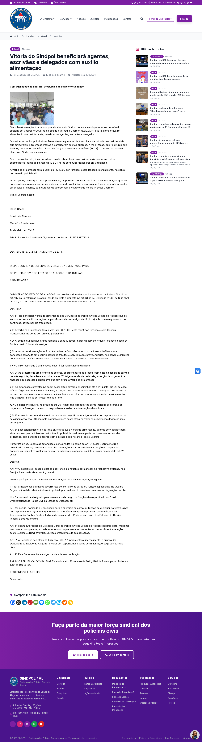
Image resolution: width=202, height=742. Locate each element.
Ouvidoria (42, 2)
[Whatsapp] (47, 602)
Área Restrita (59, 2)
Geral (44, 36)
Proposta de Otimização (124, 701)
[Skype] (59, 602)
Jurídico (95, 18)
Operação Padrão (149, 703)
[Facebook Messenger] (41, 602)
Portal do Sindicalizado (160, 19)
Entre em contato (119, 654)
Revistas (144, 693)
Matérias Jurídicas (93, 684)
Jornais (143, 698)
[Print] (64, 602)
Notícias (81, 18)
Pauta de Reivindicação (123, 692)
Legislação (89, 688)
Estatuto (60, 698)
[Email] (35, 602)
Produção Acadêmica (150, 684)
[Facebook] (12, 602)
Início (16, 36)
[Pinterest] (30, 602)
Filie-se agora (85, 654)
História (60, 688)
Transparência (129, 738)
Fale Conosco (172, 738)
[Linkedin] (24, 602)
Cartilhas (144, 688)
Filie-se (184, 18)
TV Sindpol (173, 688)
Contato (127, 18)
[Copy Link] (70, 602)
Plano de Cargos (120, 697)
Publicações (111, 18)
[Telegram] (53, 602)
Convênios (173, 698)
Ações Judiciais (92, 693)
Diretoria (61, 684)
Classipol (172, 693)
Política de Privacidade (150, 738)
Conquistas (62, 693)
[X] (18, 602)
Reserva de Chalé (21, 2)
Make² (189, 738)
